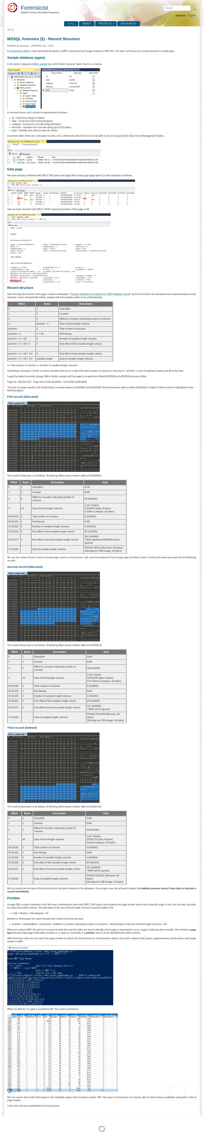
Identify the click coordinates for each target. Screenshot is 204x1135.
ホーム (10, 29)
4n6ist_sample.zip (41, 64)
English (192, 15)
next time (54, 1106)
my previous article (20, 51)
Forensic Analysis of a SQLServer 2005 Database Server (100, 294)
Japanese (180, 15)
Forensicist (34, 7)
